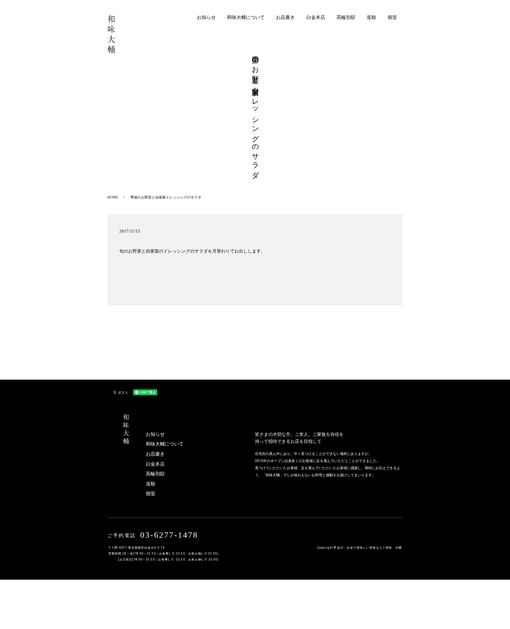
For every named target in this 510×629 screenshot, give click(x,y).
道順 (371, 17)
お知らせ (206, 17)
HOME (112, 197)
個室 (392, 17)
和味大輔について (246, 17)
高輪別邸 (345, 17)
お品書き (285, 17)
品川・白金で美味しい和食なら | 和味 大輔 (369, 547)
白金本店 (315, 17)
